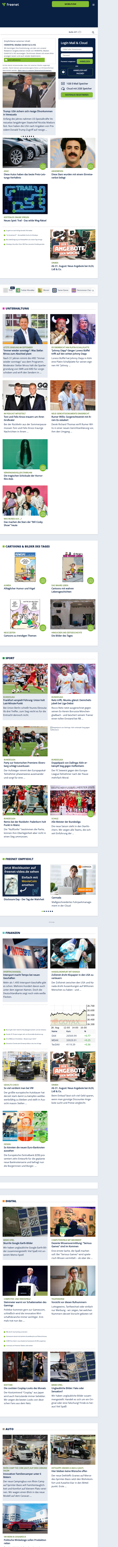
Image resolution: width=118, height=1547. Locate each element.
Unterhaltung (17, 308)
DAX (54, 1035)
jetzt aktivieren (14, 60)
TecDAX (56, 1044)
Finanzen (13, 933)
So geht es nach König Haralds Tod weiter (19, 231)
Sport (10, 658)
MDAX (55, 1040)
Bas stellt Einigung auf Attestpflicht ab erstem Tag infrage (24, 240)
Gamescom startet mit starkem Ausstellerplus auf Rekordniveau (26, 1336)
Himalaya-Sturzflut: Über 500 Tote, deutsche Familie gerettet (25, 244)
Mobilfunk (70, 4)
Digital (11, 1201)
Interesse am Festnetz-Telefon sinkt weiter (19, 1346)
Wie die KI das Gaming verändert (16, 1332)
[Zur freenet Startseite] (9, 3)
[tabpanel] (29, 103)
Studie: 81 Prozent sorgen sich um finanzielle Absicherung (24, 1034)
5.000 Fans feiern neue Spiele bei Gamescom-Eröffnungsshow (26, 1341)
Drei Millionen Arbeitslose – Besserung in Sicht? (21, 1039)
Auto (10, 1429)
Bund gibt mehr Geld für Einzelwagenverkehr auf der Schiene (26, 1030)
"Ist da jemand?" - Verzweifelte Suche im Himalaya (22, 235)
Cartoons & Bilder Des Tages (28, 546)
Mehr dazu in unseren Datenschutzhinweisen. (35, 70)
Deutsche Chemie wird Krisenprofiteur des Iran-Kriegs (23, 1043)
